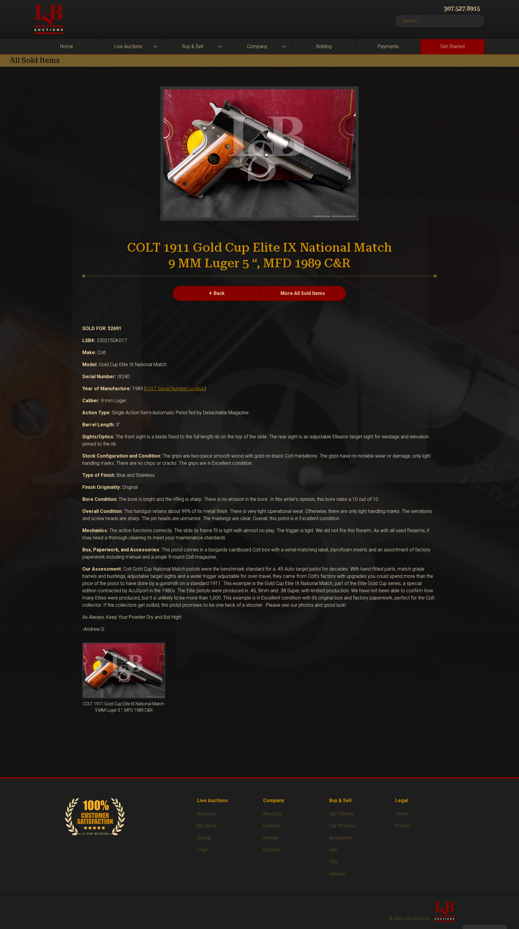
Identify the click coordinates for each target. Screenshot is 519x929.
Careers (271, 826)
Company (257, 46)
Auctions (206, 814)
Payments (388, 46)
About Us (272, 814)
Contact (271, 850)
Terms (401, 814)
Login (202, 850)
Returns (337, 874)
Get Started (452, 46)
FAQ (333, 862)
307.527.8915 (462, 8)
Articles (271, 838)
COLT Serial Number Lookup (175, 388)
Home (66, 46)
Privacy (403, 826)
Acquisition (340, 838)
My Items (207, 826)
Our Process (342, 826)
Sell (333, 850)
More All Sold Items (303, 293)
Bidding (324, 46)
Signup (204, 838)
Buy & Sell (192, 46)
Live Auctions (128, 46)
